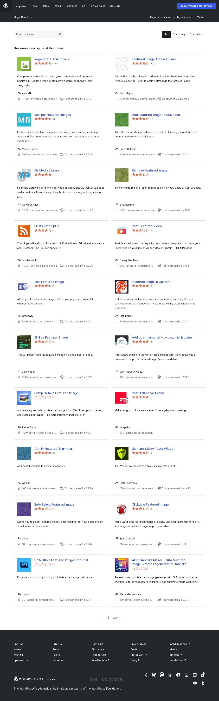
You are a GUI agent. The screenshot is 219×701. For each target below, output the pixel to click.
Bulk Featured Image (49, 282)
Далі (116, 617)
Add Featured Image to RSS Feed (156, 115)
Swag (135, 660)
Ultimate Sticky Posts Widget (153, 448)
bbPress (176, 654)
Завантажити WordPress (196, 5)
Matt (174, 649)
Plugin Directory (23, 17)
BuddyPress (178, 660)
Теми (56, 649)
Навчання (97, 643)
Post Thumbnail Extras (148, 393)
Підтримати (139, 654)
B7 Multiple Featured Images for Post (61, 560)
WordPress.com (180, 643)
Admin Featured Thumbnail (53, 448)
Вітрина (57, 643)
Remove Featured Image (150, 170)
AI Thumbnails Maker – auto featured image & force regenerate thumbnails (159, 562)
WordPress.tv (101, 660)
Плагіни (57, 654)
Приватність (21, 660)
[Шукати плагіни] (60, 34)
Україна (50, 679)
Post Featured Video (147, 226)
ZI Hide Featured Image (51, 337)
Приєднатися (138, 643)
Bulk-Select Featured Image (54, 504)
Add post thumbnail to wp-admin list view (162, 337)
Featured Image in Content (151, 282)
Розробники (99, 654)
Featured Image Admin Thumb (154, 59)
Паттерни (58, 660)
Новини (18, 649)
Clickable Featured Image (150, 504)
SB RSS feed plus (46, 226)
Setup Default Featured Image (56, 393)
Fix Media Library (46, 170)
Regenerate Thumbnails (51, 59)
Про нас (18, 643)
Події (134, 649)
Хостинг (18, 654)
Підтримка (98, 649)
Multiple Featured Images (52, 115)
